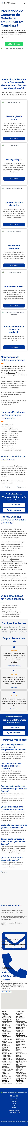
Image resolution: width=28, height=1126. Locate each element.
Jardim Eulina (6, 1056)
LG (15, 569)
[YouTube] (14, 1096)
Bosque (18, 1055)
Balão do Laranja (21, 1053)
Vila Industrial (6, 1016)
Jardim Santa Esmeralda (20, 1027)
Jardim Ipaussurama (6, 1045)
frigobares (18, 563)
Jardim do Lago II (21, 1025)
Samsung (10, 569)
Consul (20, 569)
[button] (3, 487)
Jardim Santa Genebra (6, 1037)
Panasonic (11, 373)
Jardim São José (21, 1022)
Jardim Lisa (19, 1030)
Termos (14, 1103)
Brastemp (4, 569)
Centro (4, 1011)
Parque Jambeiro (7, 1053)
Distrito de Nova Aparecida (21, 1066)
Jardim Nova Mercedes (20, 1012)
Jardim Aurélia (6, 1027)
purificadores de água (7, 561)
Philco (23, 375)
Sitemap (14, 1107)
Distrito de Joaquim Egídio (21, 1072)
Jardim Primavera (5, 1080)
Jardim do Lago (7, 1019)
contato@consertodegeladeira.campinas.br (14, 944)
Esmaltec (17, 375)
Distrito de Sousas (19, 1069)
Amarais (18, 1050)
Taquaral (5, 1015)
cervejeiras (10, 563)
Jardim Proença (7, 1021)
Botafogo (19, 1056)
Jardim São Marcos (5, 1074)
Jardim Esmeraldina (20, 1038)
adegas (21, 470)
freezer (3, 756)
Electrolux (17, 567)
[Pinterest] (17, 1096)
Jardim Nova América (6, 1065)
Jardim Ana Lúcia (21, 1077)
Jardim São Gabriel (5, 1034)
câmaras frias (14, 559)
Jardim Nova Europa (6, 1023)
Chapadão (19, 1063)
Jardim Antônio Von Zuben (21, 1079)
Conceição (19, 1064)
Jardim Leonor (6, 1063)
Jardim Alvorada (21, 1075)
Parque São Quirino (6, 1051)
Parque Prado (6, 1025)
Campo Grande (21, 1060)
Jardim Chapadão (5, 1029)
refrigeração (6, 754)
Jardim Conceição (19, 1015)
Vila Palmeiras (20, 1035)
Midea (3, 375)
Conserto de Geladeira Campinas (14, 366)
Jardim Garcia (6, 1032)
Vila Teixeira (6, 1055)
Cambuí (4, 1013)
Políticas (14, 1101)
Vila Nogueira (20, 1021)
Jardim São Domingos (19, 1032)
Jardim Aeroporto (7, 1069)
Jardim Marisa (20, 1024)
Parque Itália (6, 1067)
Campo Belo (20, 1058)
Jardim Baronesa (21, 1036)
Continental (9, 375)
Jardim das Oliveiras (5, 1048)
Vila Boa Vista (6, 1077)
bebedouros (18, 561)
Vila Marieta (6, 1058)
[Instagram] (11, 1096)
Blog (14, 1105)
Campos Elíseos (21, 1061)
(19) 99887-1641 (7, 968)
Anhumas (19, 1052)
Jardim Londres (7, 1061)
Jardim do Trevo (7, 1078)
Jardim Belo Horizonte (20, 1082)
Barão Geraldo (6, 1018)
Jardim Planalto (7, 1083)
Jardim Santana (7, 1042)
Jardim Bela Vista (7, 1060)
